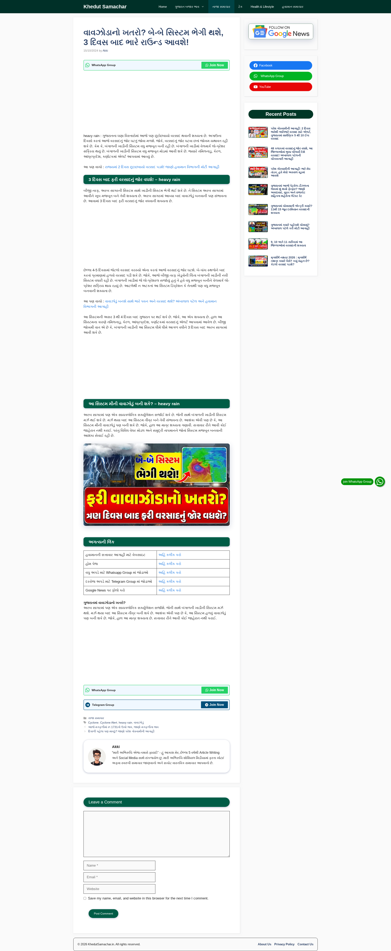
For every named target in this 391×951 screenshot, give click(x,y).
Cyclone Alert (108, 722)
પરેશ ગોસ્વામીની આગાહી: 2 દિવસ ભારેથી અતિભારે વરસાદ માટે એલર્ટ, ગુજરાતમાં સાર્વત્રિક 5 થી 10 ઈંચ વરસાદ (291, 133)
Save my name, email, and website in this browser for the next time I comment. (148, 898)
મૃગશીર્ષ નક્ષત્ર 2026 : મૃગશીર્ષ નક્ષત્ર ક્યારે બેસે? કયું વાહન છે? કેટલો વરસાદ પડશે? (290, 261)
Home (163, 6)
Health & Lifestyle (262, 6)
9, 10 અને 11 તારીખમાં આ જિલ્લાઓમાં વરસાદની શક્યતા (288, 243)
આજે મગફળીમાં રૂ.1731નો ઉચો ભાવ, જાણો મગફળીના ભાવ (123, 727)
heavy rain (125, 722)
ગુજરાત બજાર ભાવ (187, 6)
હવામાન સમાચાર (292, 6)
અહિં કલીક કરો (169, 555)
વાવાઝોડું (139, 722)
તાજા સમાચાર (221, 6)
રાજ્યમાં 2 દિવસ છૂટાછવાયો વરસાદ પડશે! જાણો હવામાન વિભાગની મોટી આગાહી (162, 167)
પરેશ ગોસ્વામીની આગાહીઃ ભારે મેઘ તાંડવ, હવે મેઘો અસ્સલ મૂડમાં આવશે (290, 172)
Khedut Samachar (105, 6)
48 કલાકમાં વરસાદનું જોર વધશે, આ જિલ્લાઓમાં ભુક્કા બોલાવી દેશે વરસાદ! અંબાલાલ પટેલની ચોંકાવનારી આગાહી (292, 153)
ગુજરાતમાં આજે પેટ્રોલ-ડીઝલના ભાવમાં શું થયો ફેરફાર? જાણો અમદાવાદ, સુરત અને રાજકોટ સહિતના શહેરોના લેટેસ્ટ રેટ (290, 190)
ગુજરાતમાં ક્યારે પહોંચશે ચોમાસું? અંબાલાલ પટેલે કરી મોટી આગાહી (290, 226)
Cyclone (93, 722)
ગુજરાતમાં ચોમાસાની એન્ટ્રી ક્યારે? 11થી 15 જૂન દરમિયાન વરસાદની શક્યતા (291, 209)
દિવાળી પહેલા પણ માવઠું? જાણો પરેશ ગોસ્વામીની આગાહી (121, 731)
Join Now (216, 65)
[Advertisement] (156, 103)
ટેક (240, 6)
